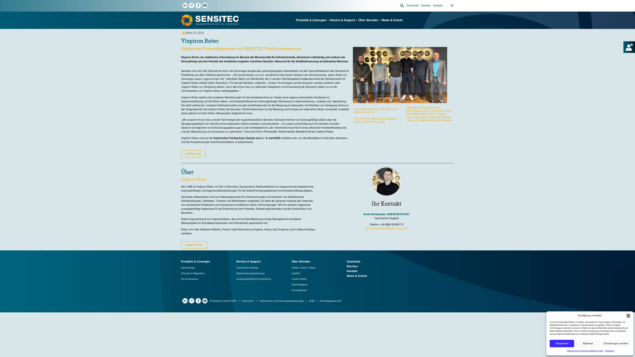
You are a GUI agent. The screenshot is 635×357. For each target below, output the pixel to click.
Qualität (296, 273)
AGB (311, 301)
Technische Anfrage (247, 268)
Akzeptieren (562, 343)
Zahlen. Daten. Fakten (304, 268)
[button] (628, 315)
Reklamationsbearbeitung (250, 273)
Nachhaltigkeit (299, 284)
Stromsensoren (189, 279)
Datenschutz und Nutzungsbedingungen (585, 351)
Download (413, 5)
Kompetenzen (299, 290)
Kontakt (438, 5)
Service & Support (342, 20)
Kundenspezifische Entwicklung (253, 279)
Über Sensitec (368, 20)
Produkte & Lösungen (311, 20)
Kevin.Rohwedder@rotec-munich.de (386, 228)
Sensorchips (188, 268)
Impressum (609, 351)
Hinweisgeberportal (330, 301)
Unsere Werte (299, 279)
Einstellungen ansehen (616, 343)
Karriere (426, 5)
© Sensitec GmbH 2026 (223, 301)
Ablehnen (588, 343)
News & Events (392, 20)
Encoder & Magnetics (193, 273)
